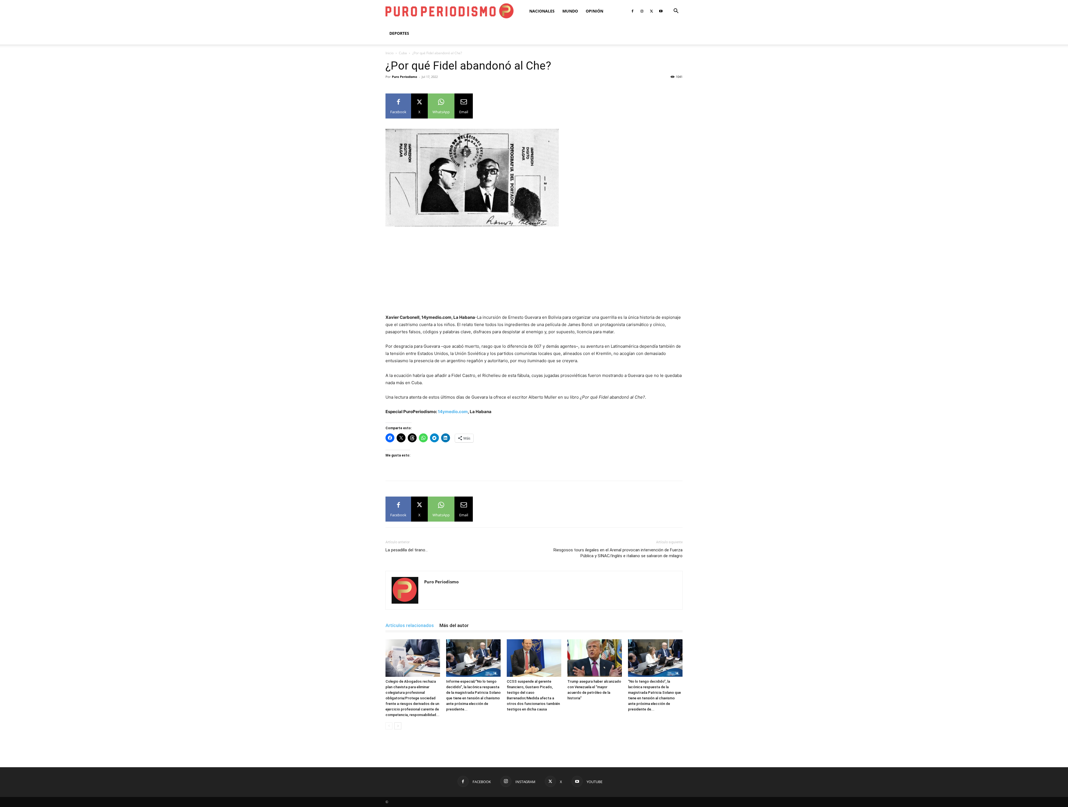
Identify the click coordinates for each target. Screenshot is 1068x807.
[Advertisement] (534, 273)
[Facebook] (632, 11)
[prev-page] (388, 725)
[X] (651, 11)
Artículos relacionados (409, 625)
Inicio (389, 53)
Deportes (399, 33)
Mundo (570, 11)
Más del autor (454, 625)
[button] (676, 11)
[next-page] (397, 725)
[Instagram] (642, 11)
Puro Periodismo (404, 77)
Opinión (594, 11)
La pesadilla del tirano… (406, 549)
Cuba (403, 53)
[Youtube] (661, 11)
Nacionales (542, 11)
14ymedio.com (453, 411)
